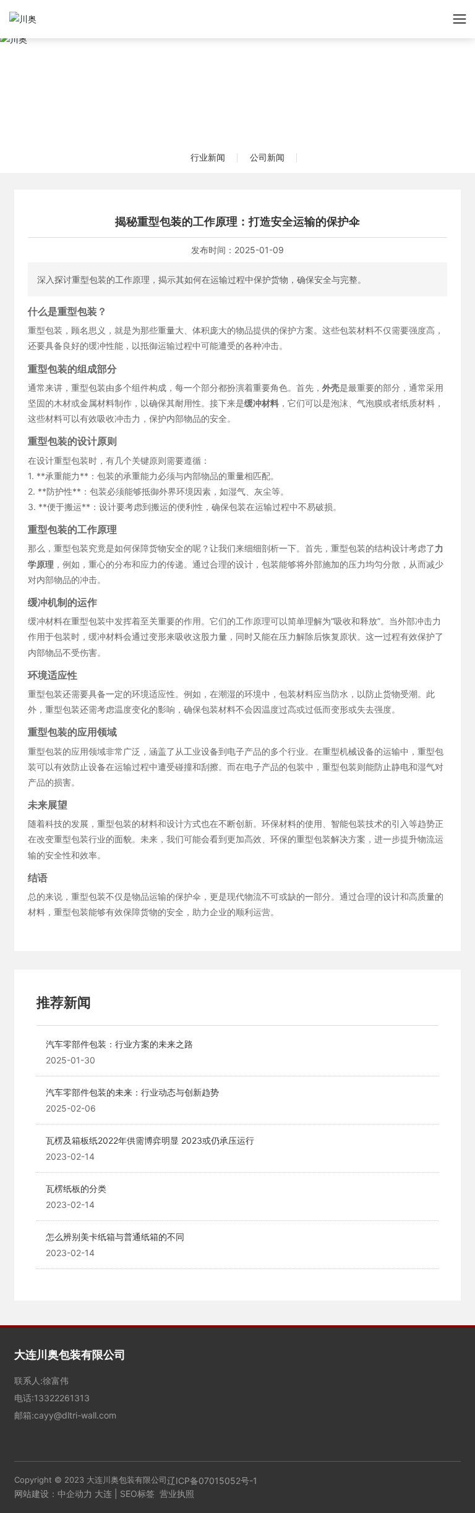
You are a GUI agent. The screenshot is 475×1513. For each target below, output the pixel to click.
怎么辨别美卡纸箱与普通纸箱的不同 (115, 1236)
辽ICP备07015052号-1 (212, 1480)
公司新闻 (267, 157)
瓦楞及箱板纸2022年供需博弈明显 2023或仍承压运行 (150, 1140)
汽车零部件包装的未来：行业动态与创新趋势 (132, 1092)
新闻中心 (237, 78)
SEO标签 (137, 1493)
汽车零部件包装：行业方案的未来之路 (119, 1044)
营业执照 (177, 1493)
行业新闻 (207, 157)
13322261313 (62, 1398)
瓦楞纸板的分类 (76, 1188)
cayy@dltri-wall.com (75, 1415)
